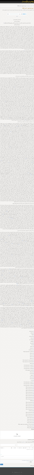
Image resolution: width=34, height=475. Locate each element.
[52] (2, 319)
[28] (5, 242)
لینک (26, 447)
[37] (32, 275)
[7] (25, 120)
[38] (2, 275)
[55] (12, 322)
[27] (25, 241)
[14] (1, 160)
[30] (18, 244)
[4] (5, 101)
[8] (21, 125)
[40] (21, 277)
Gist (11, 447)
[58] (30, 327)
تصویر (25, 447)
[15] (32, 162)
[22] (9, 217)
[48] (22, 303)
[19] (31, 175)
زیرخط (29, 447)
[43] (17, 283)
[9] (4, 125)
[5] (23, 106)
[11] (10, 131)
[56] (29, 323)
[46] (31, 301)
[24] (9, 235)
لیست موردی (20, 447)
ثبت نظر (2, 464)
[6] (9, 118)
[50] (12, 304)
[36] (9, 273)
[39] (14, 276)
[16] (8, 162)
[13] (26, 158)
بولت (17, 447)
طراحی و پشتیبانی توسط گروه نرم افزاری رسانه (17, 474)
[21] (3, 214)
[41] (4, 278)
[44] (17, 285)
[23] (11, 218)
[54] (2, 320)
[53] (28, 320)
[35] (3, 271)
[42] (30, 281)
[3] (14, 87)
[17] (28, 173)
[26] (22, 240)
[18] (30, 174)
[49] (3, 303)
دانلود (17, 16)
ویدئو (23, 447)
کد (13, 447)
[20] (7, 211)
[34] (9, 269)
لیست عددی (19, 447)
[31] (9, 248)
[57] (20, 324)
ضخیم (32, 447)
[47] (19, 302)
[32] (11, 255)
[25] (1, 239)
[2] (33, 333)
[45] (31, 300)
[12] (10, 147)
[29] (12, 243)
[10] (17, 126)
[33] (31, 256)
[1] (33, 331)
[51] (26, 305)
